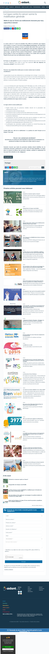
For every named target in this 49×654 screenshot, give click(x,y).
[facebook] (4, 3)
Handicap (5, 603)
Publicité (41, 590)
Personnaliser (8, 649)
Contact (40, 587)
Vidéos (47, 7)
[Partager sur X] (11, 28)
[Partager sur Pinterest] (13, 28)
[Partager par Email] (20, 28)
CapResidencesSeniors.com (23, 615)
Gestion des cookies (34, 621)
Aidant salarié (25, 7)
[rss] (10, 3)
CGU (29, 587)
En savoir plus (8, 157)
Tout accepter (8, 646)
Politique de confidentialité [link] (8, 651)
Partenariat (41, 588)
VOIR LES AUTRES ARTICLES (37, 505)
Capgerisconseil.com (30, 614)
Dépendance (18, 7)
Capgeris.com (39, 614)
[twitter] (6, 3)
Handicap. (11, 7)
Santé (6, 7)
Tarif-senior (19, 616)
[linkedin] (8, 3)
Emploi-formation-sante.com (36, 615)
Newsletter (30, 591)
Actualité (2, 7)
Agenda (43, 7)
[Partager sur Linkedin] (15, 28)
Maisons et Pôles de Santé (28, 616)
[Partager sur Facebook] (6, 167)
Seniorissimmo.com (21, 614)
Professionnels (37, 7)
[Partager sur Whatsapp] (17, 28)
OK (42, 167)
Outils (30, 7)
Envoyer (24, 561)
